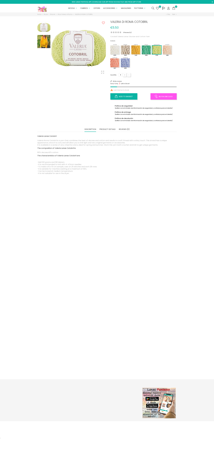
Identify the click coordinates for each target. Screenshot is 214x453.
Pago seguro (101, 404)
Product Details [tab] (107, 129)
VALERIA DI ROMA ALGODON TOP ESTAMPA (55, 321)
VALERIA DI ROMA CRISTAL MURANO (124, 220)
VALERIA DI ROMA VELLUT (124, 274)
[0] (173, 8)
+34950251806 (45, 405)
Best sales (76, 400)
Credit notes (124, 400)
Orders (122, 397)
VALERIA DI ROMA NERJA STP (158, 220)
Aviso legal (100, 397)
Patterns (140, 8)
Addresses (124, 404)
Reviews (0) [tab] (124, 129)
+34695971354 (45, 409)
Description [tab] (90, 129)
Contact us (100, 407)
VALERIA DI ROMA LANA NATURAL (90, 274)
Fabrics (85, 8)
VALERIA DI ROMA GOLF (89, 321)
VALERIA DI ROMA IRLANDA (124, 363)
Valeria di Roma (90, 268)
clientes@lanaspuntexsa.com (51, 412)
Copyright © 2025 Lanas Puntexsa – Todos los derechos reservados (61, 424)
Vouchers (123, 407)
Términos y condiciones (105, 400)
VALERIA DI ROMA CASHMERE (56, 220)
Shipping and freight (103, 393)
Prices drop (77, 393)
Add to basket (125, 96)
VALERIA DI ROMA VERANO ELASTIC (158, 369)
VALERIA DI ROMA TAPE (158, 268)
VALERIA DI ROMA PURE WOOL (89, 220)
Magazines (126, 8)
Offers (97, 8)
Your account (127, 388)
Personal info (124, 393)
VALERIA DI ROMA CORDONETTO (55, 268)
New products (78, 397)
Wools (72, 8)
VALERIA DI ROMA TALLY (56, 363)
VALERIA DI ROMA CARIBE (158, 315)
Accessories (110, 8)
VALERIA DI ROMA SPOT (89, 369)
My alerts (123, 411)
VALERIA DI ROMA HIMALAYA (124, 315)
